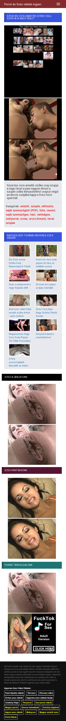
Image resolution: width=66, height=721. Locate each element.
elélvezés (47, 206)
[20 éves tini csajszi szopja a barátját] (46, 275)
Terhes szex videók (14, 697)
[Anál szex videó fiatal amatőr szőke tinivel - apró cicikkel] (19, 300)
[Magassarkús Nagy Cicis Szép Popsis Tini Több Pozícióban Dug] (19, 324)
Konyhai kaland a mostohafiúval (45, 335)
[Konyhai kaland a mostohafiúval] (46, 324)
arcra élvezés (37, 219)
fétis (42, 210)
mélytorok (12, 219)
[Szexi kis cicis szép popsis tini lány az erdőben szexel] (46, 250)
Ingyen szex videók (14, 712)
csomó (51, 210)
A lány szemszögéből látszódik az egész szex (18, 363)
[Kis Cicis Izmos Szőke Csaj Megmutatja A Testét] (19, 250)
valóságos (43, 214)
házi (32, 214)
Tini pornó (27, 702)
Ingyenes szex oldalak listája (40, 697)
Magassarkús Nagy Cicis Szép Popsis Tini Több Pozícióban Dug (20, 339)
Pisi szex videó (46, 692)
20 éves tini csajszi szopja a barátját (46, 285)
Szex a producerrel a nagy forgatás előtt (20, 285)
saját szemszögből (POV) (22, 210)
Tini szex (32, 692)
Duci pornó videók (43, 702)
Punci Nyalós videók (14, 692)
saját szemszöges (17, 214)
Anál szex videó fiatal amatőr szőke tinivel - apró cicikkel (20, 312)
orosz (24, 219)
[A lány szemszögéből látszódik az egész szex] (19, 349)
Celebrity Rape (12, 702)
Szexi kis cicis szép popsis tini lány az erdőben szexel (46, 263)
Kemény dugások (51, 707)
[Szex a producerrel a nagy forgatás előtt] (19, 275)
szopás (35, 206)
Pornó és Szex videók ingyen (22, 4)
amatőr (24, 206)
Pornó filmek (11, 717)
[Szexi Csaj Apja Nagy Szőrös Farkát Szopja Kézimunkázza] (46, 300)
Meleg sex (31, 712)
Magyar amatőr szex (49, 712)
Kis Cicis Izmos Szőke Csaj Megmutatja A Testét (19, 263)
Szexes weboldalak (30, 707)
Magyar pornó (11, 707)
